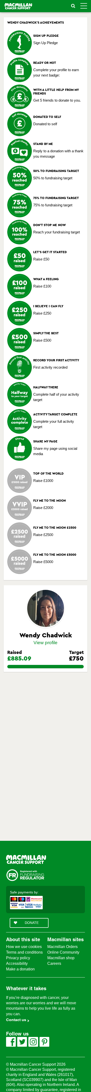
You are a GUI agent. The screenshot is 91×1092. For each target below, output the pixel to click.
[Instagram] (33, 1042)
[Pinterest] (44, 1042)
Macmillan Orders (62, 947)
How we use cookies (24, 947)
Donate (32, 923)
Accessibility (17, 963)
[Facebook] (11, 1042)
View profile (45, 642)
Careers (54, 963)
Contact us (16, 1019)
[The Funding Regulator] (25, 875)
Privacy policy (18, 958)
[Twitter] (22, 1042)
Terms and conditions (24, 952)
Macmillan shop (60, 958)
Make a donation (20, 969)
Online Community (63, 952)
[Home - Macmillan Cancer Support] (26, 859)
